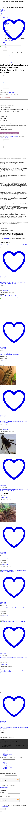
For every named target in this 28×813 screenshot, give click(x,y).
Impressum (5, 755)
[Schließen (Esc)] (0, 811)
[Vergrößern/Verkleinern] (1, 811)
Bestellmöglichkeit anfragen (9, 133)
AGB (4, 753)
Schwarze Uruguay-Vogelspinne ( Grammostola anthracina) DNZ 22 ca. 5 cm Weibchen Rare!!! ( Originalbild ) (13, 353)
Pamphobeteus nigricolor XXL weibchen (8, 558)
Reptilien (7, 764)
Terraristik (7, 137)
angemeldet (6, 238)
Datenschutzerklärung (7, 754)
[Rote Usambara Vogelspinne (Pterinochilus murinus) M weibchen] (14, 621)
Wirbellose (2, 137)
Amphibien (7, 766)
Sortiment (5, 763)
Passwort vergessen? (4, 787)
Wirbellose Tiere (6, 62)
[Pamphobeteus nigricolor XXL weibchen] (8, 521)
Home (4, 762)
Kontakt (4, 3)
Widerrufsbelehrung (7, 752)
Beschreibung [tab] (5, 154)
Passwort (2, 776)
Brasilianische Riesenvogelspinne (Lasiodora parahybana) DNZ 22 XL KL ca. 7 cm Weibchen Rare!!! (14, 490)
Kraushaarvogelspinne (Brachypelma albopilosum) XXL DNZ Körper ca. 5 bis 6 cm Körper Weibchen (13, 283)
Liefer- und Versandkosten (8, 750)
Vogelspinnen (13, 62)
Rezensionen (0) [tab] (6, 155)
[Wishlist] (0, 15)
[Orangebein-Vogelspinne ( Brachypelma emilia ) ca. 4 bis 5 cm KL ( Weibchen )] (6, 88)
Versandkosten (12, 92)
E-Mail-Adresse (3, 792)
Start (1, 62)
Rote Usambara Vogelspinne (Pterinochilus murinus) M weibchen (13, 657)
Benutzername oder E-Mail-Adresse (8, 773)
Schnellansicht (3, 277)
